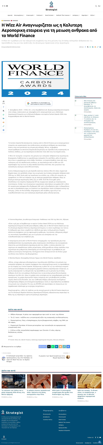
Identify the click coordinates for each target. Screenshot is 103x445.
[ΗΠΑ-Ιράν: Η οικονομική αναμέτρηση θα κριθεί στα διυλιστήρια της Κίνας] (64, 381)
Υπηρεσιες (15, 20)
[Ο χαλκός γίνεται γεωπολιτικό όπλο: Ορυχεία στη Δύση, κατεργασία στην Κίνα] (39, 381)
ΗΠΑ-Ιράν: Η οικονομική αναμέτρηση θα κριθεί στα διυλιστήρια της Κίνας (62, 392)
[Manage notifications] (99, 442)
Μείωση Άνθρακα (59, 340)
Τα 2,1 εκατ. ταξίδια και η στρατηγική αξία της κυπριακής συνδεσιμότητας (39, 317)
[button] (96, 6)
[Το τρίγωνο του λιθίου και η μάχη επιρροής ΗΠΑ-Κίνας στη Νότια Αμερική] (13, 381)
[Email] (95, 47)
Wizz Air (18, 340)
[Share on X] (88, 47)
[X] (5, 6)
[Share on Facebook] (85, 47)
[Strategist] (51, 6)
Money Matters (88, 111)
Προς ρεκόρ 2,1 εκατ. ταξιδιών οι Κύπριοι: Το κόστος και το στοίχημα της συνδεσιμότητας (91, 118)
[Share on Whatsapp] (90, 47)
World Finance (26, 340)
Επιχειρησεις (6, 20)
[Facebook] (3, 6)
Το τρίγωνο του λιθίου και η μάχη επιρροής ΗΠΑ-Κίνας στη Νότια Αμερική (13, 392)
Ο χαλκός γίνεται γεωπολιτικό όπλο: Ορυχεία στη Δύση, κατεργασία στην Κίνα (38, 392)
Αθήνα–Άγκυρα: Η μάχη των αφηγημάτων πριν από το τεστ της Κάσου (37, 314)
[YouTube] (7, 6)
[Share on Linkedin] (93, 47)
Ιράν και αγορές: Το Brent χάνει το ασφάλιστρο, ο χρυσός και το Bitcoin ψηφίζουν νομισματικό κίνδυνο (88, 394)
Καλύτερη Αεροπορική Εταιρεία (42, 340)
